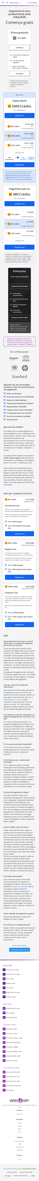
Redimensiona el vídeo (13, 974)
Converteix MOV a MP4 (13, 1042)
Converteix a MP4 (11, 1029)
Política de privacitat (26, 1172)
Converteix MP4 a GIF (12, 1076)
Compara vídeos (11, 997)
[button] (14, 2)
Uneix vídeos (10, 979)
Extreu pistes (10, 1090)
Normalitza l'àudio (11, 1017)
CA (32, 1176)
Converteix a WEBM (12, 1047)
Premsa (19, 1126)
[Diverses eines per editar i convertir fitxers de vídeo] (4, 3)
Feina (19, 1144)
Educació (19, 1114)
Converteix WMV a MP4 (13, 1056)
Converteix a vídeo (11, 1033)
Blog (19, 1129)
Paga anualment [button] (23, 158)
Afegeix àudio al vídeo (13, 992)
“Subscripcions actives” (12, 699)
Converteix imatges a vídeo (14, 1038)
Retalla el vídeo (10, 983)
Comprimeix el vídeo (12, 970)
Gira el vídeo (10, 988)
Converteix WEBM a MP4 (13, 1051)
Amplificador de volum (13, 1008)
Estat (19, 1132)
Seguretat (19, 1150)
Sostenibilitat (20, 1147)
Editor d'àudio (10, 1013)
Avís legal (8, 1176)
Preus (19, 1159)
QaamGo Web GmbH (29, 1169)
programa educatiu (20, 886)
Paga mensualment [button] (9, 158)
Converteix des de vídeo (13, 1086)
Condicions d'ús (12, 1172)
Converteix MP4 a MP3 (13, 1072)
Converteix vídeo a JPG (13, 1081)
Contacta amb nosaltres (20, 1175)
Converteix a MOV (11, 1060)
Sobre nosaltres (19, 1141)
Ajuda (19, 1123)
